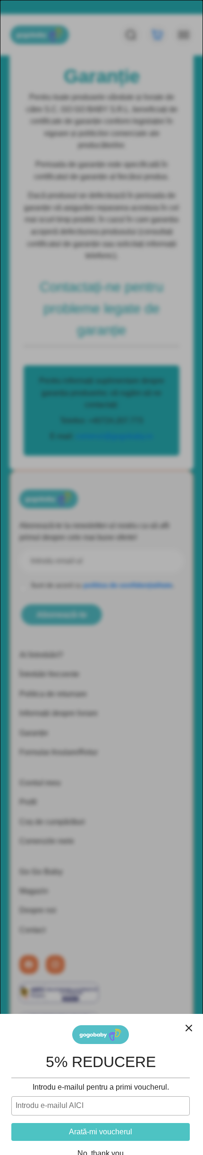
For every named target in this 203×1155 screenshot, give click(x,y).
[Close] (188, 1028)
